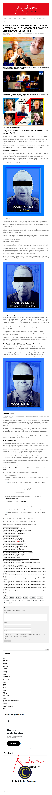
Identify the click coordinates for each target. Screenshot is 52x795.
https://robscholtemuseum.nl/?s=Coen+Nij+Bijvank (14, 533)
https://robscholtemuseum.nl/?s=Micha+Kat (12, 537)
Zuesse (4, 710)
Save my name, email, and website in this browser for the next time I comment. (25, 634)
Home (5, 18)
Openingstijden (29, 18)
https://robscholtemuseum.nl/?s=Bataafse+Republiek (14, 543)
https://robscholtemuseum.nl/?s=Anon (11, 535)
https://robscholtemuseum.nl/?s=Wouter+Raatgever (14, 540)
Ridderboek (5, 34)
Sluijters (5, 698)
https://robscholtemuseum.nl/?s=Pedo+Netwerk (13, 549)
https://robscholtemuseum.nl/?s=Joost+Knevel (13, 538)
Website (6, 630)
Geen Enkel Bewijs (29, 163)
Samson (5, 697)
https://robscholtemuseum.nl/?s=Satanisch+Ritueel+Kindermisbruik (18, 553)
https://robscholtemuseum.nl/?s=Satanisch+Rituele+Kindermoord (17, 551)
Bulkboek (5, 660)
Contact (6, 21)
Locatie (33, 33)
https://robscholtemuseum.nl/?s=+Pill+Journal (14, 541)
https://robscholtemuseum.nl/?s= (11, 527)
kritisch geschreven (9, 430)
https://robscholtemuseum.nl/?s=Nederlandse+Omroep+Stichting (17, 530)
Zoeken (47, 649)
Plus (4, 692)
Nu (10, 18)
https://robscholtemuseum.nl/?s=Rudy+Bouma (13, 532)
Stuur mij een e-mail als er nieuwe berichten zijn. (18, 639)
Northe (4, 690)
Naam (5, 623)
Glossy (4, 670)
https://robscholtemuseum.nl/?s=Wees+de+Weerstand (15, 546)
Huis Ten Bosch (6, 676)
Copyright (5, 665)
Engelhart (5, 666)
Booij (4, 658)
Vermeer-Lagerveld (8, 706)
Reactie (6, 613)
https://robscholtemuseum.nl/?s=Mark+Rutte (13, 565)
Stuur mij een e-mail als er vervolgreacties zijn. (17, 636)
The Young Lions (7, 702)
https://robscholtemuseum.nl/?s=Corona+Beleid (13, 554)
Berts (4, 657)
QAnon (45, 318)
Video (4, 708)
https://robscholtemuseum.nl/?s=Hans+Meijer (13, 545)
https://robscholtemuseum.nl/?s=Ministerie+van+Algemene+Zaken (17, 567)
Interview (28, 33)
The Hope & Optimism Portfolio (11, 700)
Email (5, 626)
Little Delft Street (7, 681)
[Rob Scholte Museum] (26, 8)
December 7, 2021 (20, 492)
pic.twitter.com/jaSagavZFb (11, 498)
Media (36, 33)
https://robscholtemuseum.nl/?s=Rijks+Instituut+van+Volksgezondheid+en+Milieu (21, 559)
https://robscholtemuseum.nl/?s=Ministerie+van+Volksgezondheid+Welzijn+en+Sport (22, 562)
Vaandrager (6, 703)
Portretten (41, 33)
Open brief (41, 18)
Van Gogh (5, 705)
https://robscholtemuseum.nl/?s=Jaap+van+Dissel (14, 556)
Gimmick (5, 668)
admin (13, 33)
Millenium (5, 687)
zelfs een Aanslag (6, 147)
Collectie (5, 663)
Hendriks (5, 673)
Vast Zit (46, 248)
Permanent (17, 18)
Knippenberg (6, 679)
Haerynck (5, 671)
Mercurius (5, 686)
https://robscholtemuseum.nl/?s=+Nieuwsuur (14, 529)
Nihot (4, 689)
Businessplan (20, 33)
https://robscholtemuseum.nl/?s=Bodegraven (12, 548)
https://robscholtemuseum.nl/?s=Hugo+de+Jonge (13, 561)
